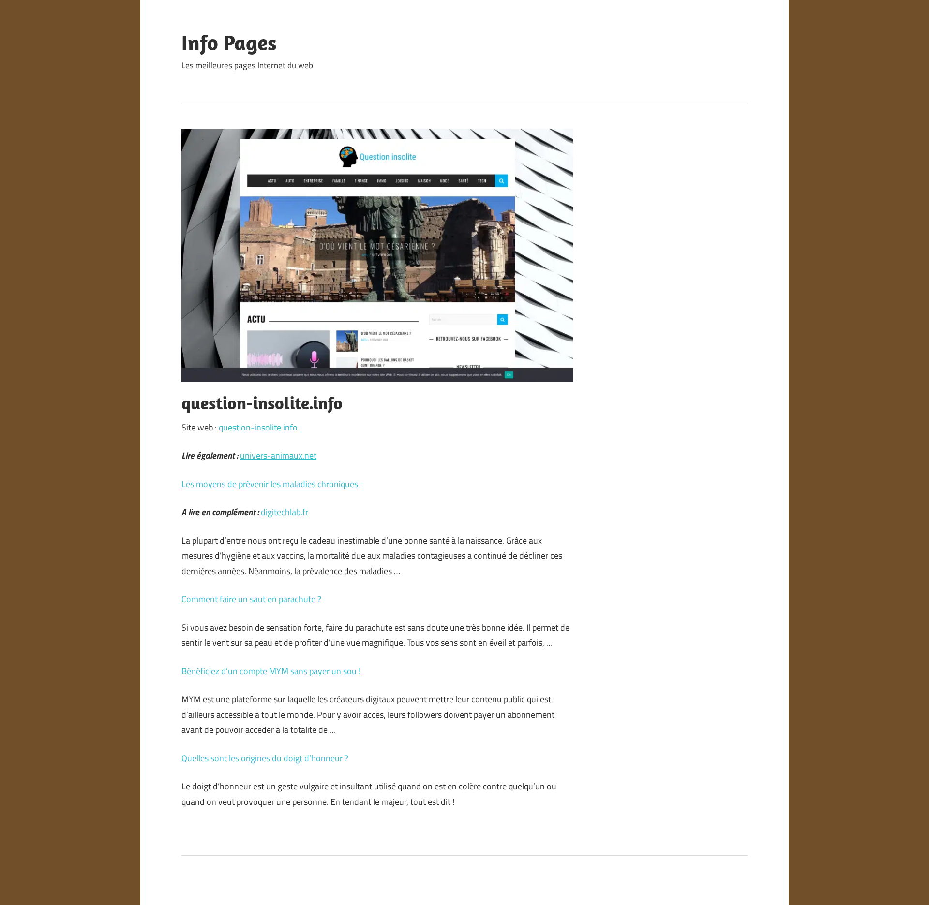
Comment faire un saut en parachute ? (251, 599)
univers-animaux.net (278, 455)
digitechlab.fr (284, 512)
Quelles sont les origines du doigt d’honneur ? (264, 758)
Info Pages (229, 43)
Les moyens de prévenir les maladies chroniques (269, 483)
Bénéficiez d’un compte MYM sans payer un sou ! (270, 671)
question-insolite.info (258, 427)
